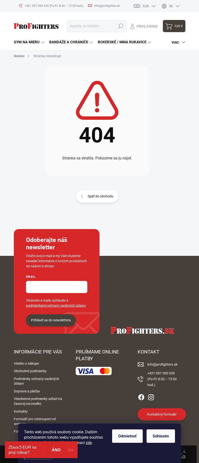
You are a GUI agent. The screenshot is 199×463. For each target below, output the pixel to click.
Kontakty (21, 411)
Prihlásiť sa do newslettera (51, 320)
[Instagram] (151, 396)
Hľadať (121, 26)
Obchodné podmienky (30, 371)
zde (89, 442)
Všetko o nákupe (26, 363)
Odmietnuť (127, 436)
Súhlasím (161, 436)
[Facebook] (141, 396)
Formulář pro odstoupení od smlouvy (35, 421)
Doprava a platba (27, 391)
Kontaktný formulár (162, 414)
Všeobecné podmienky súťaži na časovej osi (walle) (38, 401)
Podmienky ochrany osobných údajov (36, 381)
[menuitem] (29, 42)
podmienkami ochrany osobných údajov (56, 305)
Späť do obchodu (100, 196)
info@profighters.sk (162, 364)
